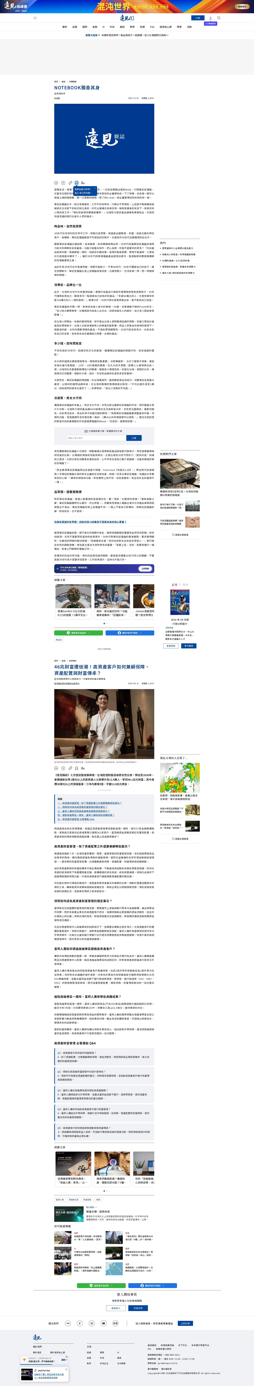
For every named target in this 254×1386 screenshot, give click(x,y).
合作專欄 (121, 1363)
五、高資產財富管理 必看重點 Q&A (76, 819)
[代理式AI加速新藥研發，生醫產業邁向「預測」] (62, 1253)
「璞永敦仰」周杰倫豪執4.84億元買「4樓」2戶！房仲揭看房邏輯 (139, 1238)
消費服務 (72, 81)
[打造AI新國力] (180, 602)
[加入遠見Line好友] (68, 1323)
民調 (142, 26)
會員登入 (115, 1308)
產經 (122, 26)
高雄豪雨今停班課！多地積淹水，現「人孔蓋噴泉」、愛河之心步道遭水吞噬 (88, 1238)
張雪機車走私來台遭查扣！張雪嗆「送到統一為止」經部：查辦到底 (139, 1253)
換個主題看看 (182, 534)
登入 (77, 192)
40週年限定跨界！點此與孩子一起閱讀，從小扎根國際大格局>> (135, 35)
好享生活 (104, 1363)
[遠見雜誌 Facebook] (80, 1323)
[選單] (35, 18)
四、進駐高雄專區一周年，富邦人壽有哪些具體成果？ (86, 815)
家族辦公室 (74, 1199)
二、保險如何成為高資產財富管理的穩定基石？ (83, 807)
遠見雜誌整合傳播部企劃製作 (67, 683)
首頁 (56, 81)
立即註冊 (185, 1323)
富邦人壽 (60, 1199)
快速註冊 (138, 1308)
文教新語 (169, 627)
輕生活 (59, 639)
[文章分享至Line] (56, 183)
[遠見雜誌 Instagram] (92, 1323)
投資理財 (72, 660)
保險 (98, 1199)
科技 (112, 26)
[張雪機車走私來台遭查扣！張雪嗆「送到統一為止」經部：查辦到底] (114, 1253)
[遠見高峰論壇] (15, 6)
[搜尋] (219, 18)
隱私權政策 (166, 1368)
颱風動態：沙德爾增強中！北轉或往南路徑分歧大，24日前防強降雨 (139, 1269)
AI (104, 26)
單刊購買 (188, 645)
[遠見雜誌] (127, 18)
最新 (64, 26)
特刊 (185, 585)
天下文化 (182, 1345)
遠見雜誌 (152, 1345)
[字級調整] (82, 183)
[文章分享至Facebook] (63, 183)
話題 (74, 26)
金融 (94, 26)
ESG (152, 26)
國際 (84, 26)
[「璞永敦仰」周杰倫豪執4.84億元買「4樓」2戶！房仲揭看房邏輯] (114, 1237)
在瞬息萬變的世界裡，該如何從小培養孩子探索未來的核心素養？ (90, 521)
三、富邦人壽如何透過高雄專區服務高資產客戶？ (84, 811)
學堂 (179, 26)
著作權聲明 (153, 1368)
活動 (189, 26)
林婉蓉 (57, 98)
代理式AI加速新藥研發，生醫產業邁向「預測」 (87, 1253)
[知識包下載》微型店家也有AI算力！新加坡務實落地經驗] (27, 1374)
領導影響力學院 (163, 1348)
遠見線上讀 (166, 26)
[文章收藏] (76, 183)
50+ (150, 1348)
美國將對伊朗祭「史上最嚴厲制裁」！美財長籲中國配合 (88, 1269)
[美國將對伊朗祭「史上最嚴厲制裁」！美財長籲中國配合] (62, 1268)
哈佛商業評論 (167, 1345)
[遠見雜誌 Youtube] (103, 1323)
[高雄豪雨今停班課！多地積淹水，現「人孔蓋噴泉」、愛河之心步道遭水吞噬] (62, 1237)
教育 (132, 26)
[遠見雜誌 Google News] (115, 1323)
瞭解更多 (242, 6)
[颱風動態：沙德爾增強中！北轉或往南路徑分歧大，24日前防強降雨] (114, 1268)
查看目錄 (171, 645)
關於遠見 (37, 1352)
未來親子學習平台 (200, 1345)
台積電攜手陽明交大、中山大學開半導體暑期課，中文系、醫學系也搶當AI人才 (179, 635)
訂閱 (198, 17)
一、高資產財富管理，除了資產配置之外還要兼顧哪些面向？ (90, 803)
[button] (150, 597)
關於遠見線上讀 (57, 1352)
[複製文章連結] (70, 183)
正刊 (174, 585)
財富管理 (87, 1199)
